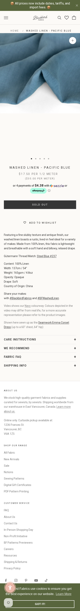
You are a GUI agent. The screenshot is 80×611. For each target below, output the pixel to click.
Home (14, 30)
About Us (9, 516)
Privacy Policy (12, 568)
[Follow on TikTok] (46, 580)
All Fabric (9, 452)
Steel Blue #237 (47, 256)
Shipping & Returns (15, 561)
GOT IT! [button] (40, 604)
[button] (40, 189)
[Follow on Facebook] (6, 580)
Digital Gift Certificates (17, 485)
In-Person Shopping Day (18, 529)
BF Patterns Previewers (18, 542)
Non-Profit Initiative (15, 536)
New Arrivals (11, 459)
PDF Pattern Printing (16, 491)
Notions (8, 472)
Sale (6, 465)
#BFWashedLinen (48, 298)
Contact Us (10, 523)
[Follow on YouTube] (36, 580)
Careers (9, 549)
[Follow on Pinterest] (26, 580)
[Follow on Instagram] (16, 580)
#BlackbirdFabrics (21, 298)
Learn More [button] (63, 594)
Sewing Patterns (14, 478)
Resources (10, 555)
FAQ (6, 510)
